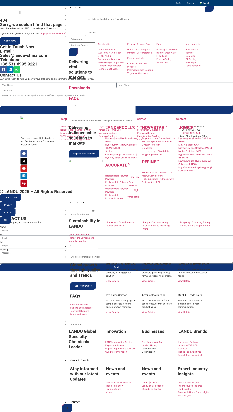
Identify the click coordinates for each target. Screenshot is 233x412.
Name (3, 227)
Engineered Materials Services (85, 257)
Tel (1, 242)
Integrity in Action (80, 214)
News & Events (79, 360)
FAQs (178, 3)
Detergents (76, 39)
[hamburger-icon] (209, 9)
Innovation (76, 324)
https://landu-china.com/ (53, 33)
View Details (112, 281)
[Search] (73, 52)
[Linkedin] (10, 69)
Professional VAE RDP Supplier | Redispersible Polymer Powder (101, 120)
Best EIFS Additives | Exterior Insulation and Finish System (100, 19)
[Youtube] (23, 168)
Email (3, 234)
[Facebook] (3, 69)
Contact (74, 402)
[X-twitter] (23, 161)
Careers (190, 3)
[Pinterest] (23, 183)
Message (4, 249)
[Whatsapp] (16, 69)
